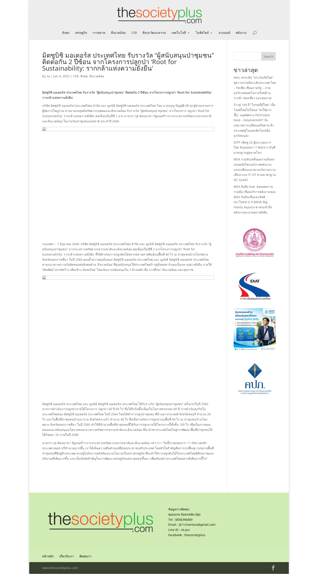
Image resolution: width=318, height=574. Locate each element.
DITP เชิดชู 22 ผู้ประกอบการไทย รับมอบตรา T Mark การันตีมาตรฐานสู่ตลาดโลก (254, 147)
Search (268, 56)
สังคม (65, 33)
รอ (48, 76)
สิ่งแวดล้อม (118, 33)
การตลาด (99, 33)
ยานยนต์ (224, 33)
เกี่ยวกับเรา (66, 556)
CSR (134, 33)
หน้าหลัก (48, 556)
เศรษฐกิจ (81, 33)
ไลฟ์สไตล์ (202, 33)
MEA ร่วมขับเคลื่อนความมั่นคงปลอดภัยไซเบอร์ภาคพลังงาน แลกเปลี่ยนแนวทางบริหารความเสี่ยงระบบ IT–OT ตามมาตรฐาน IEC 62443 (255, 169)
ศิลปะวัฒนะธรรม (154, 33)
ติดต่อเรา (85, 556)
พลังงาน (241, 33)
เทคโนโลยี (179, 33)
